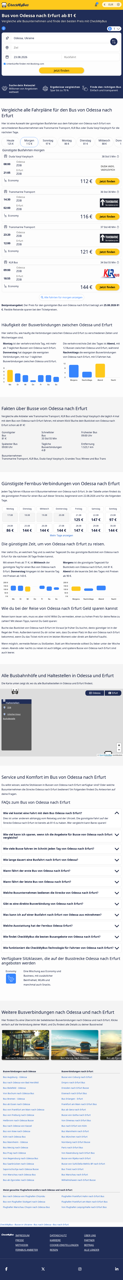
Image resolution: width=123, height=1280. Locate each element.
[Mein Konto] (95, 4)
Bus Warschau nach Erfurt (75, 1174)
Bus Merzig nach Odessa (15, 1147)
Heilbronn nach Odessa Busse (18, 1120)
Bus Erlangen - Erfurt (72, 1098)
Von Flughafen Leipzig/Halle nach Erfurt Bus (84, 1207)
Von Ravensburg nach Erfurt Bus (78, 1152)
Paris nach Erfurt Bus (72, 1147)
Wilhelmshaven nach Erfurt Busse (79, 1180)
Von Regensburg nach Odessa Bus (20, 1158)
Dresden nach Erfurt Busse (75, 1087)
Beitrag (89, 1245)
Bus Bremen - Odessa (14, 1098)
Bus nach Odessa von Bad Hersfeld (21, 1082)
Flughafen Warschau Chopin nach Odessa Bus (26, 1207)
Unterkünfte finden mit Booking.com (25, 63)
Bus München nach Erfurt (74, 1136)
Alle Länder (91, 1250)
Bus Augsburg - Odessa (15, 1077)
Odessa (96, 693)
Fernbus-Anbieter (26, 1250)
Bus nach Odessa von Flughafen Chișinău (24, 1196)
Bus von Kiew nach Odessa (16, 1131)
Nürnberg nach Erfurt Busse (76, 1142)
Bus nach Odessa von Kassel (17, 1125)
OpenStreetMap (105, 755)
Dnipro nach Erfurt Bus (73, 1082)
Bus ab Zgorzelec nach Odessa (18, 1180)
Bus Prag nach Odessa (14, 1152)
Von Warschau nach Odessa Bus (19, 1174)
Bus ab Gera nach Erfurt (74, 1109)
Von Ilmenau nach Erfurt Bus (76, 1120)
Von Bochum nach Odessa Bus (18, 1093)
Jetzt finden (107, 181)
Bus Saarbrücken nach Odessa (18, 1163)
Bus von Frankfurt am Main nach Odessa (23, 1109)
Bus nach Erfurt (61, 1224)
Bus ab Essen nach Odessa (16, 1104)
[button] (15, 690)
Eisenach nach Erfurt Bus (74, 1093)
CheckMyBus (6, 1224)
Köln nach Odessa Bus (14, 1136)
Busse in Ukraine (23, 1224)
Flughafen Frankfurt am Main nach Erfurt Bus (85, 1201)
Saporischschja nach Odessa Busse (21, 1169)
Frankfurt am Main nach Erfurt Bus (79, 1104)
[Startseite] (14, 4)
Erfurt (114, 693)
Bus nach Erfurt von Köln (74, 1125)
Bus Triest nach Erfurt (72, 1169)
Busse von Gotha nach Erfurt (76, 1115)
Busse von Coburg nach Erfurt (77, 1077)
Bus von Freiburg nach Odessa (18, 1115)
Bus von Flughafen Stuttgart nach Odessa (24, 1201)
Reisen (54, 1250)
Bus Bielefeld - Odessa (14, 1087)
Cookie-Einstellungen (64, 1245)
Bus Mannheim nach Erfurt (75, 1131)
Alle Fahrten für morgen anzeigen (63, 297)
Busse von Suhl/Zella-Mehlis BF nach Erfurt (83, 1163)
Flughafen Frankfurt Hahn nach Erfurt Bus (83, 1196)
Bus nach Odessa (42, 1224)
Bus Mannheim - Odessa (15, 1142)
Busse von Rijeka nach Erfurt (76, 1158)
